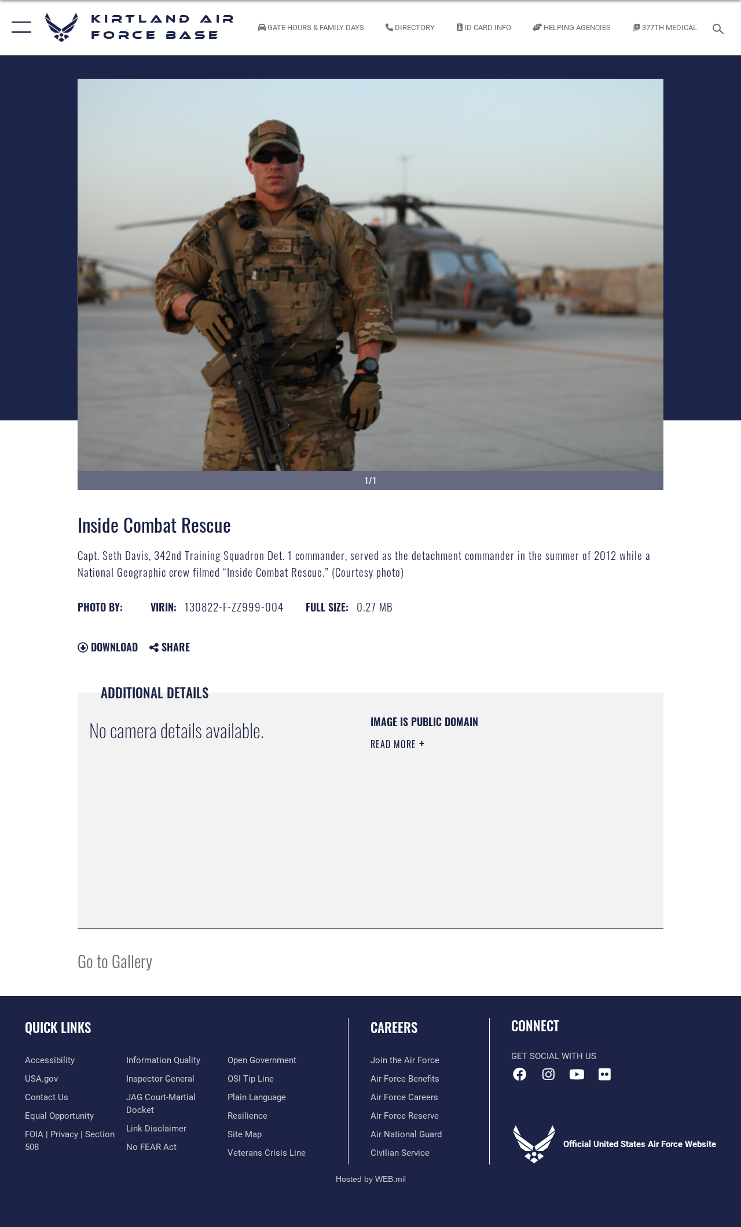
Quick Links (58, 1027)
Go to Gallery (115, 960)
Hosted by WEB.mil (371, 1179)
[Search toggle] (720, 27)
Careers (393, 1027)
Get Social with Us (553, 1056)
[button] (19, 27)
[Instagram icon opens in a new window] (548, 1074)
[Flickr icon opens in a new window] (605, 1074)
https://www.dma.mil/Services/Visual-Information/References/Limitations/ (474, 842)
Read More (394, 744)
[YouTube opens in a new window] (576, 1074)
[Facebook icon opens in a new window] (520, 1074)
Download (113, 646)
